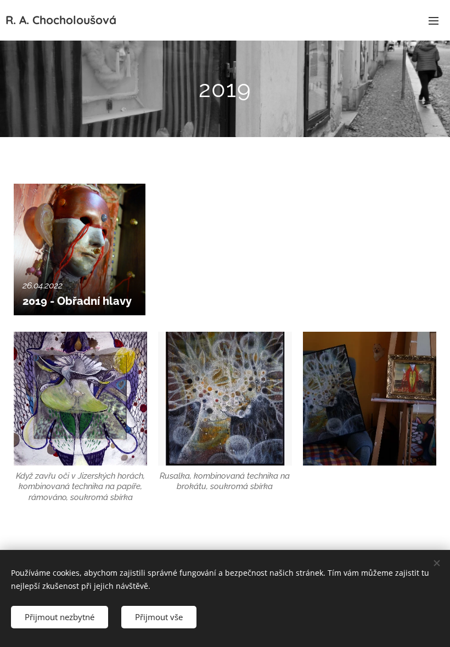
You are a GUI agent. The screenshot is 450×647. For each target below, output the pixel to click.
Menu (434, 20)
